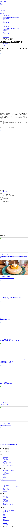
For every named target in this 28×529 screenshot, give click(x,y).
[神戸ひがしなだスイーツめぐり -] (3, 4)
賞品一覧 (2, 13)
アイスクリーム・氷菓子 (8, 470)
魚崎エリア (5, 459)
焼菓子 (4, 45)
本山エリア (5, 461)
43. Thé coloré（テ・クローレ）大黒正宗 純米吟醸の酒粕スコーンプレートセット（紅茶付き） (13, 256)
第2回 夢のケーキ (7, 19)
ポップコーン (6, 473)
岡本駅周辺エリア (7, 43)
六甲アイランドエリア (8, 465)
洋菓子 (4, 476)
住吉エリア (5, 458)
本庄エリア (5, 463)
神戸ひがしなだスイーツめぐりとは (11, 17)
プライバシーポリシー (8, 524)
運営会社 (5, 523)
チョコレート (6, 472)
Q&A (1, 8)
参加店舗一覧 (6, 15)
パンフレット (6, 18)
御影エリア (5, 457)
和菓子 (4, 474)
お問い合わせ (3, 10)
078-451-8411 (5, 191)
